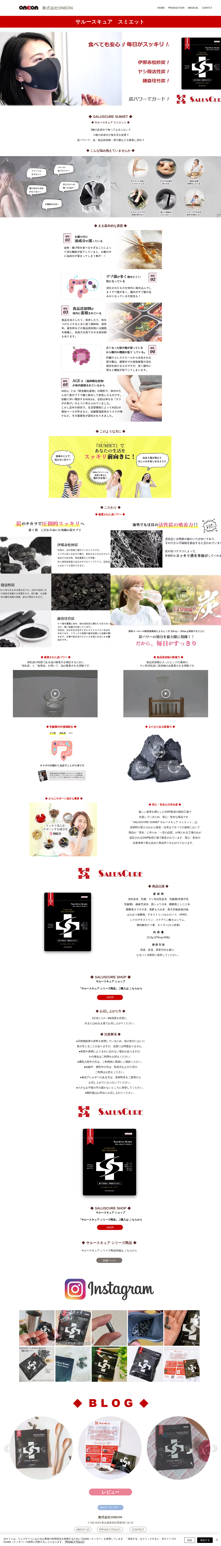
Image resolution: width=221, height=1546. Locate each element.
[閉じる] (217, 1540)
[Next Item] (194, 1346)
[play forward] (215, 1448)
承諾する (205, 1540)
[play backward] (6, 1448)
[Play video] (55, 693)
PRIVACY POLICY (75, 1541)
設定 (189, 1540)
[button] (41, 1448)
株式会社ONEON (57, 8)
